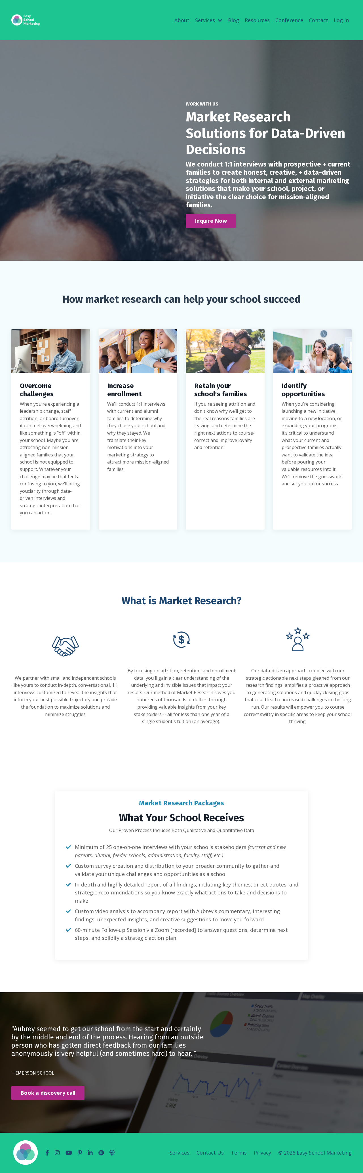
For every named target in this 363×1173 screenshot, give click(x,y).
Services (179, 1152)
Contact (318, 20)
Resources (257, 20)
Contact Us (210, 1152)
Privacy (262, 1152)
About (181, 20)
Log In (341, 20)
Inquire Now (211, 220)
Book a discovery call (47, 1092)
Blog (233, 20)
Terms (239, 1152)
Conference (289, 20)
